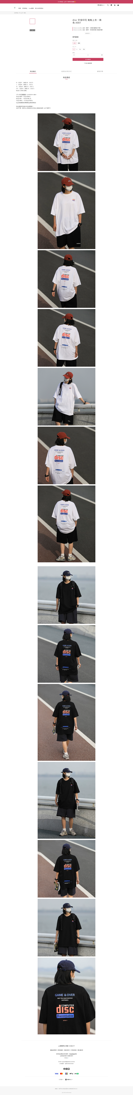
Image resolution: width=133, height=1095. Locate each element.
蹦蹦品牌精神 (53, 1050)
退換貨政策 (67, 1050)
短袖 (25, 13)
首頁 (19, 8)
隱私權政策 (80, 1050)
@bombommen (69, 1063)
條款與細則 (60, 1050)
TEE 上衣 (21, 13)
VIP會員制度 (74, 1050)
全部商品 (16, 13)
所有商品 (24, 8)
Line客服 (31, 8)
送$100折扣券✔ (39, 8)
